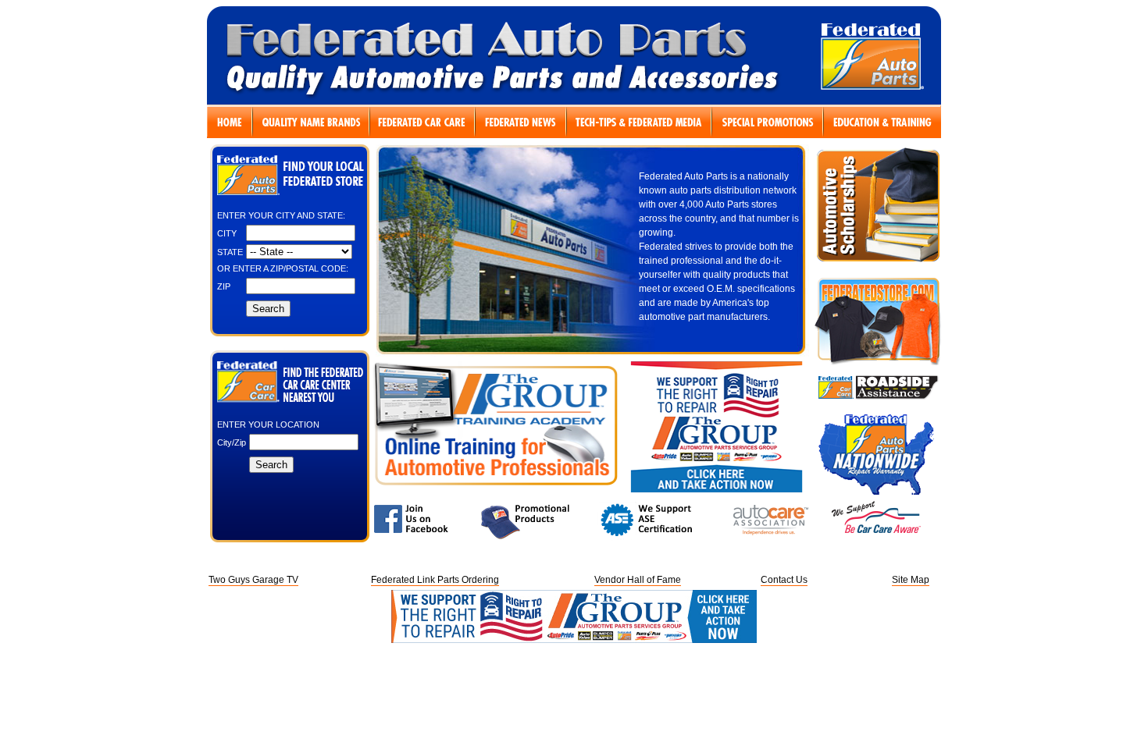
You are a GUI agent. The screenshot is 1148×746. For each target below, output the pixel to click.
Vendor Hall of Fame (637, 579)
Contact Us (784, 579)
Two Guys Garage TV (253, 579)
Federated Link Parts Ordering (435, 579)
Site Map (910, 579)
